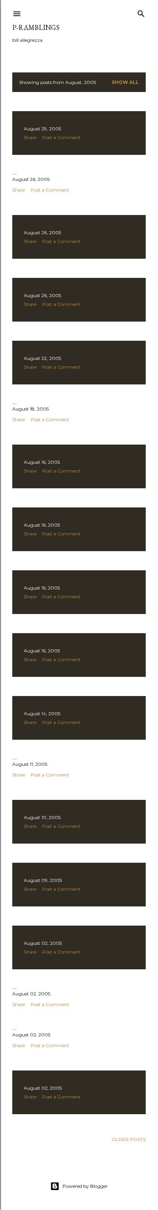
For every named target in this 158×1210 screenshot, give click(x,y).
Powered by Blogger (85, 1186)
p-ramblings (35, 27)
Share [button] (30, 137)
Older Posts (129, 1139)
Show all (125, 82)
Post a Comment (61, 137)
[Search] (141, 12)
